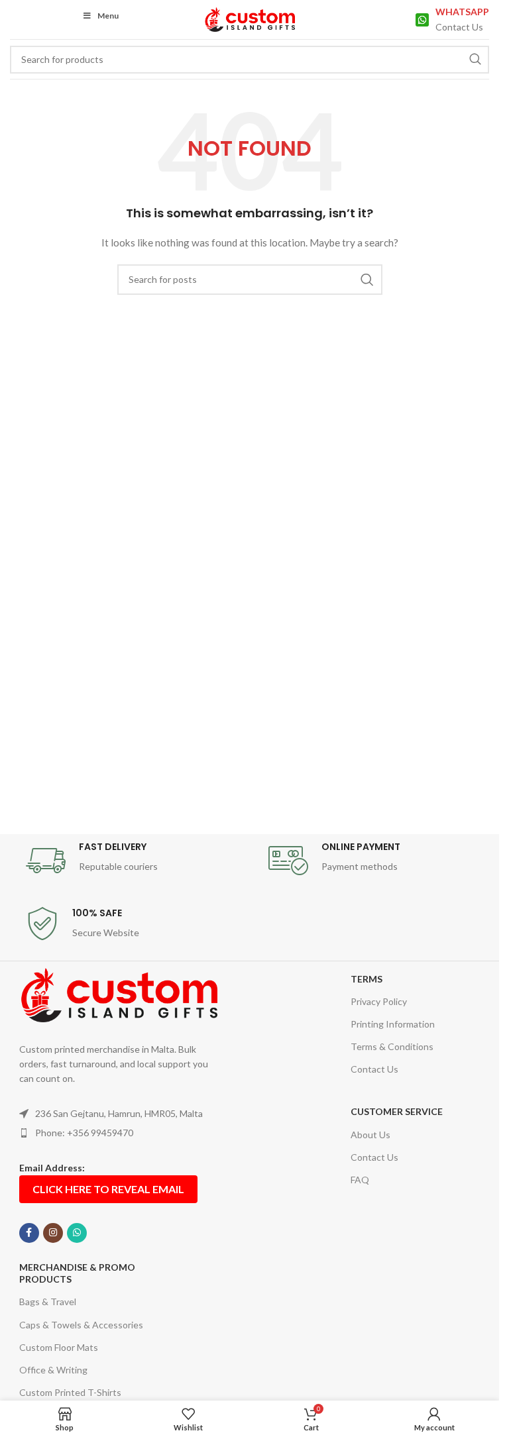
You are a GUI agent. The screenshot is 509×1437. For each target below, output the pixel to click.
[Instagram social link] (53, 1233)
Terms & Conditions (392, 1046)
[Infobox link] (452, 19)
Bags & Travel (47, 1301)
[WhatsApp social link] (77, 1233)
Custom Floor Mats (58, 1347)
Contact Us (374, 1069)
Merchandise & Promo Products (77, 1273)
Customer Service (397, 1111)
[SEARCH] (475, 60)
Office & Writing (53, 1369)
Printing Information (393, 1024)
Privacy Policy (379, 1001)
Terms (366, 979)
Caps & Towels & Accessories (81, 1324)
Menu (108, 16)
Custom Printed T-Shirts (70, 1392)
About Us (370, 1134)
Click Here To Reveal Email (108, 1189)
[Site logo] (249, 18)
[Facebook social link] (29, 1233)
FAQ (360, 1179)
